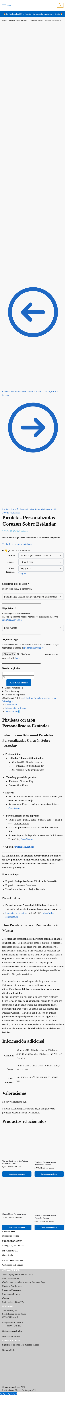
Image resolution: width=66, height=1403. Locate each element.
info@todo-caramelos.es (12, 605)
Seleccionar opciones (16, 1159)
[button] (60, 5)
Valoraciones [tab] (12, 697)
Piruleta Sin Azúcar (24, 832)
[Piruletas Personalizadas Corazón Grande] (47, 1180)
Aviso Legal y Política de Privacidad (18, 1258)
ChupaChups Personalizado (14, 1197)
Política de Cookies (10, 1262)
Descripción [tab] (11, 690)
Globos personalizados (12, 1314)
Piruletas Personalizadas (18, 20)
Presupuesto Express (11, 1278)
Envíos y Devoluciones (12, 1270)
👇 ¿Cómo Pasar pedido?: (17, 536)
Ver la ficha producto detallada (17, 544)
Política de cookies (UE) (13, 1285)
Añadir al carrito (19, 668)
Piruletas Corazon (36, 20)
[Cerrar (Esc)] (8, 1381)
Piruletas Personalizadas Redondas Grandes (44, 1148)
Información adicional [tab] (16, 694)
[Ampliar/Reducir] (1, 1381)
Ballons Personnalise (11, 1320)
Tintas (10, 548)
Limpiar (22, 559)
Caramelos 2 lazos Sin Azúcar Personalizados (15, 1146)
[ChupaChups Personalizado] (16, 1180)
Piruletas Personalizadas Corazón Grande (44, 1200)
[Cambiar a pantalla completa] (3, 1381)
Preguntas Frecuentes (11, 1274)
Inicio (4, 20)
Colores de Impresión (15, 680)
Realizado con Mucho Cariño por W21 (19, 1374)
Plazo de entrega (13, 677)
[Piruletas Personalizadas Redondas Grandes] (47, 1128)
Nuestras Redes (8, 1333)
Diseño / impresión (14, 673)
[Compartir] (6, 1381)
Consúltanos (14, 794)
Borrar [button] (17, 644)
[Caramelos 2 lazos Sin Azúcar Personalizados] (16, 1128)
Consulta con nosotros (16, 898)
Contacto (6, 1281)
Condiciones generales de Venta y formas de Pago (23, 1266)
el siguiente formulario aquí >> (37, 684)
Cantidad (10, 541)
